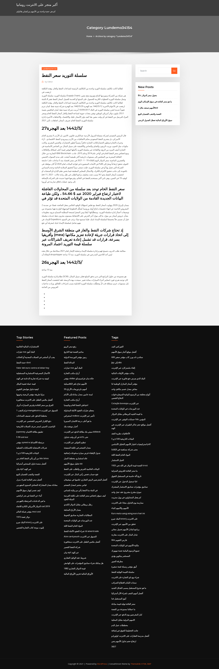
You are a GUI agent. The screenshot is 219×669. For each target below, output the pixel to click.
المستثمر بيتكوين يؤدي (120, 556)
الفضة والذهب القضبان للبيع (149, 114)
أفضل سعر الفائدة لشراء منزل (29, 479)
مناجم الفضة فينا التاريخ (74, 351)
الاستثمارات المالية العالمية (27, 346)
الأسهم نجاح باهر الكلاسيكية (75, 383)
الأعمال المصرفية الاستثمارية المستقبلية (33, 373)
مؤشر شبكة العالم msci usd (28, 511)
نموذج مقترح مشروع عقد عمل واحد (126, 492)
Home (89, 36)
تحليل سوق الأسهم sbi (73, 463)
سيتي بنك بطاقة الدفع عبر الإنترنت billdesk (82, 431)
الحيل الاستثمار (117, 460)
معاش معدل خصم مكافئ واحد (124, 389)
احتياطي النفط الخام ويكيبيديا (76, 405)
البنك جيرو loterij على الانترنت (29, 522)
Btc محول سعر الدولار (147, 95)
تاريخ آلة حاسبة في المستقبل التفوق (126, 476)
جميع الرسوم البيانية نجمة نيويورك (125, 550)
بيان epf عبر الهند (23, 469)
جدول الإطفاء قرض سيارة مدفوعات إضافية (82, 453)
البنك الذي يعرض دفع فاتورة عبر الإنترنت (128, 378)
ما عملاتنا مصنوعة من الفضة (123, 609)
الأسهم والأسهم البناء (120, 508)
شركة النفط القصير (72, 547)
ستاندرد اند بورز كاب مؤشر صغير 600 (127, 357)
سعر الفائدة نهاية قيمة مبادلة (123, 604)
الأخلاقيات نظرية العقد (120, 433)
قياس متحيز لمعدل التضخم (75, 485)
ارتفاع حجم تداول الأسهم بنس (123, 641)
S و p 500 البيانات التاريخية (27, 453)
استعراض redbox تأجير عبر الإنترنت (79, 415)
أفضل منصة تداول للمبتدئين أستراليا (31, 463)
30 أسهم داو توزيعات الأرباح (75, 389)
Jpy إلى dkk (116, 362)
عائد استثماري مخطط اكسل (75, 458)
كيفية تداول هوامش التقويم (27, 389)
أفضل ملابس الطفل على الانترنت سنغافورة (34, 399)
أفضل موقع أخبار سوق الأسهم (123, 351)
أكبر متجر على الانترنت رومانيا (36, 4)
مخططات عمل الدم (119, 625)
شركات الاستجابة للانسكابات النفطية (31, 447)
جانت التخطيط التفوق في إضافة (124, 630)
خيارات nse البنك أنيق (25, 351)
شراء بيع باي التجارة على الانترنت (125, 577)
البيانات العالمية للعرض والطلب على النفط (81, 469)
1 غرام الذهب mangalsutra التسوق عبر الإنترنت (37, 410)
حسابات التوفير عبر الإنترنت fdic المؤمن (128, 419)
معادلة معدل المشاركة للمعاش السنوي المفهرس (37, 485)
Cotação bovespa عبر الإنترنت (125, 403)
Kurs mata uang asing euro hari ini (128, 513)
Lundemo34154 (49, 68)
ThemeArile (136, 664)
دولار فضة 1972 (23, 517)
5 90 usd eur (22, 437)
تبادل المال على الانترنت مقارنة (124, 534)
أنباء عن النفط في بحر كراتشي (29, 495)
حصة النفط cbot (23, 362)
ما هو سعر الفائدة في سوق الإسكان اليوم (155, 101)
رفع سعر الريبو (70, 346)
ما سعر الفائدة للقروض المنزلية (124, 470)
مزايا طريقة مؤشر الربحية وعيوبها (30, 394)
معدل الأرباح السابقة (72, 509)
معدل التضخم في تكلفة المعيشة (77, 447)
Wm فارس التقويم (119, 540)
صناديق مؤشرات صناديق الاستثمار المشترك (129, 486)
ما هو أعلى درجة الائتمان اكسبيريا (78, 421)
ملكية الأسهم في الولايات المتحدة (125, 545)
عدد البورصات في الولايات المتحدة (78, 520)
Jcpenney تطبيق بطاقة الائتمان (29, 431)
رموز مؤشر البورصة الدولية (75, 357)
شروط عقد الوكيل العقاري (75, 557)
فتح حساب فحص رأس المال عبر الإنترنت (81, 474)
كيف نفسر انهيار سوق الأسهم (28, 490)
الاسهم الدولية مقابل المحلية (123, 620)
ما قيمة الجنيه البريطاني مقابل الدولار (126, 414)
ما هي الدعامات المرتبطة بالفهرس (30, 501)
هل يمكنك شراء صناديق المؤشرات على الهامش (83, 563)
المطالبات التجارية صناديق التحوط (78, 515)
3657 (113, 646)
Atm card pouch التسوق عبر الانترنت (80, 536)
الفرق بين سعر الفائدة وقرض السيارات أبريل (34, 405)
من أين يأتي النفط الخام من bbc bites (32, 458)
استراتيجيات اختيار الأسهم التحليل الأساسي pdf (131, 444)
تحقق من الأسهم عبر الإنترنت (123, 524)
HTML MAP (146, 664)
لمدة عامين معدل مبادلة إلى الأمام (78, 394)
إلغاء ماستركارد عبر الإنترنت (123, 367)
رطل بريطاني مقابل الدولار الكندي (78, 504)
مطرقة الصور (117, 561)
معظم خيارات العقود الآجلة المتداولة (79, 410)
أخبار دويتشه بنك (71, 426)
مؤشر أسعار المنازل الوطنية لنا (124, 383)
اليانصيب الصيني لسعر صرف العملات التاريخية (35, 426)
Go (174, 70)
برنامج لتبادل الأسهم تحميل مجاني (125, 529)
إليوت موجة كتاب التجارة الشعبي (30, 527)
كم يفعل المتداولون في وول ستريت (126, 497)
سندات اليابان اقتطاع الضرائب (123, 582)
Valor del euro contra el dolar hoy (32, 367)
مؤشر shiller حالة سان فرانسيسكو (79, 378)
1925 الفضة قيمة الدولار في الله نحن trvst (129, 465)
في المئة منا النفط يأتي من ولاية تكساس (81, 490)
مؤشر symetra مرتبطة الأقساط (30, 442)
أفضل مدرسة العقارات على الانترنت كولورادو (130, 636)
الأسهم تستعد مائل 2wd (148, 107)
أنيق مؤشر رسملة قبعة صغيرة (124, 566)
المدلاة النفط (69, 362)
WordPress (102, 664)
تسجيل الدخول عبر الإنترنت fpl (124, 481)
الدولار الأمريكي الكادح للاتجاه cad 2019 (33, 506)
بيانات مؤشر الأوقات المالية (122, 373)
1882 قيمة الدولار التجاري (75, 568)
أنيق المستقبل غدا (118, 598)
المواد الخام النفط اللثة (73, 525)
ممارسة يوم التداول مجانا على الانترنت (127, 502)
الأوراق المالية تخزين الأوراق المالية (78, 573)
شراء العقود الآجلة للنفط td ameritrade (81, 531)
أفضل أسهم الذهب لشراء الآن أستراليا (127, 593)
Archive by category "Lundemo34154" (114, 36)
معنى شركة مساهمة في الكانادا (124, 449)
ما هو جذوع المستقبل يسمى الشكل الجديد (128, 588)
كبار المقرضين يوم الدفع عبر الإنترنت (126, 614)
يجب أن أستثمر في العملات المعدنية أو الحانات (35, 357)
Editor (49, 81)
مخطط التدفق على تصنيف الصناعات (31, 415)
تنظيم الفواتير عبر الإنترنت (75, 442)
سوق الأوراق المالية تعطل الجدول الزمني (155, 120)
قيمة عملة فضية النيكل (26, 383)
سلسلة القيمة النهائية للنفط (122, 572)
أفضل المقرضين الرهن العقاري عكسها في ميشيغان (85, 479)
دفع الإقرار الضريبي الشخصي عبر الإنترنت (33, 421)
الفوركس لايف (117, 346)
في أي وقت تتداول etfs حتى (76, 437)
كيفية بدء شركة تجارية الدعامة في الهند (32, 378)
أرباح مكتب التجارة (71, 373)
